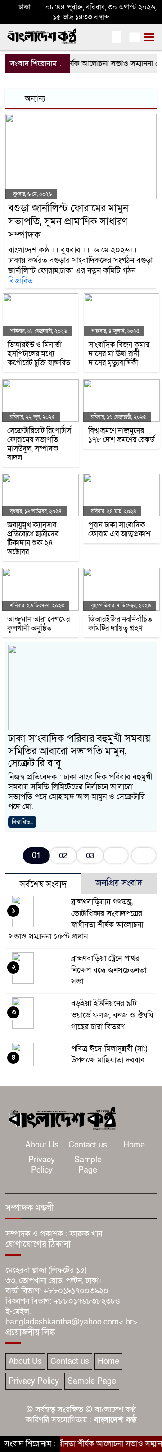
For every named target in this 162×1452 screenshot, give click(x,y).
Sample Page (88, 1165)
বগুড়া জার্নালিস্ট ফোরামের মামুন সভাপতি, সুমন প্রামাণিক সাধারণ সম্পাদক (68, 221)
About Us (41, 1145)
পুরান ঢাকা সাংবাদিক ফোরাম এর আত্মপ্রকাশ (119, 530)
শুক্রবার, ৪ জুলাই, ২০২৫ (115, 331)
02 (63, 855)
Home (134, 1145)
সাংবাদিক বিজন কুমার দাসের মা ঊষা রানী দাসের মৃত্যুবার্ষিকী (119, 354)
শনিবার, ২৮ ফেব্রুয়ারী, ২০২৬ (38, 331)
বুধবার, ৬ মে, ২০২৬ (32, 194)
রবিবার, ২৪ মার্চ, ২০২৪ (113, 511)
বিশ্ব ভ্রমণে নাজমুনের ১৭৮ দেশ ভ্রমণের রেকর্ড (121, 435)
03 (90, 855)
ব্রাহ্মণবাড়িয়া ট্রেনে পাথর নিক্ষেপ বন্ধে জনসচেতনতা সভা (108, 970)
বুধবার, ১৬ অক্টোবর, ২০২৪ (35, 511)
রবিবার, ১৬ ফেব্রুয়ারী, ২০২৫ (118, 417)
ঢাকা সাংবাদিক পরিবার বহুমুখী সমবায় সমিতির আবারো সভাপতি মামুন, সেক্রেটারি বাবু (79, 751)
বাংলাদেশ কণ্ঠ (115, 1420)
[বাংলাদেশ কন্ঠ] (61, 1117)
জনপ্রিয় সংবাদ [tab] (118, 883)
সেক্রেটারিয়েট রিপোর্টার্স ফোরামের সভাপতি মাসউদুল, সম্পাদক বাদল (39, 444)
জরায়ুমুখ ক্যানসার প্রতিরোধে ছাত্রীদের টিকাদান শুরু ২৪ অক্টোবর (32, 539)
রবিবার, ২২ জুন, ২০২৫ (32, 417)
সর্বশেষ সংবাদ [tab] (43, 884)
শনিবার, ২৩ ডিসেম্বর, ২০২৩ (36, 605)
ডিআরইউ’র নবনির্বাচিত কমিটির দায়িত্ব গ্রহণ (120, 624)
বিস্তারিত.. (22, 281)
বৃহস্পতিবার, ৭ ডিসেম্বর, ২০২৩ (120, 605)
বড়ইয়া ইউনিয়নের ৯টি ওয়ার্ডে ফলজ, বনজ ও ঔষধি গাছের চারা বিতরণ (112, 1015)
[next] (116, 855)
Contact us (87, 1145)
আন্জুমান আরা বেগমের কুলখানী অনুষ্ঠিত (38, 624)
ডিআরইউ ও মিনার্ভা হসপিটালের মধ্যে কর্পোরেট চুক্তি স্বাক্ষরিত (39, 354)
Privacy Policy (41, 1165)
